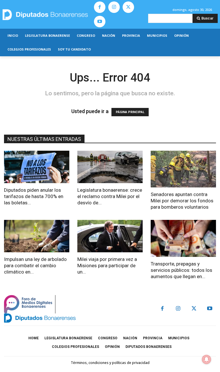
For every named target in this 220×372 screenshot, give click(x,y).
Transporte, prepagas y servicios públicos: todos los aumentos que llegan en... (181, 270)
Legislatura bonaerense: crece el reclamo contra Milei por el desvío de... (109, 196)
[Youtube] (99, 21)
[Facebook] (99, 7)
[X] (128, 7)
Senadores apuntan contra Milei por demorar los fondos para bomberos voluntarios (182, 200)
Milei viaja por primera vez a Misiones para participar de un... (107, 265)
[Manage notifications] (206, 359)
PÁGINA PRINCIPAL (130, 112)
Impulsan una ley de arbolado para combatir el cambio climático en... (35, 265)
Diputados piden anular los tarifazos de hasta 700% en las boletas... (33, 196)
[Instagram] (114, 7)
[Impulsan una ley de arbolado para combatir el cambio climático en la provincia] (36, 236)
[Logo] (45, 14)
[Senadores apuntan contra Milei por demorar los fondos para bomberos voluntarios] (183, 169)
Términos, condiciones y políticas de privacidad (110, 362)
